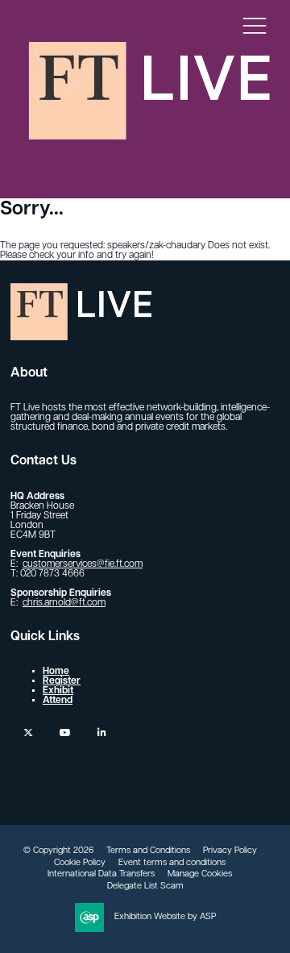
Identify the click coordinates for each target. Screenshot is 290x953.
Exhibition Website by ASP (165, 917)
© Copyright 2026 (58, 851)
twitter (27, 732)
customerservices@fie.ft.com (83, 564)
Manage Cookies (200, 874)
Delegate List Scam (145, 886)
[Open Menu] (254, 25)
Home (56, 671)
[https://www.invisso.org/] (149, 135)
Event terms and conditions (172, 863)
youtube (65, 732)
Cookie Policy (80, 863)
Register (62, 681)
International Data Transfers (101, 874)
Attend (57, 700)
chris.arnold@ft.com (64, 603)
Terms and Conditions (148, 851)
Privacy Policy (230, 851)
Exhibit (58, 691)
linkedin (102, 732)
